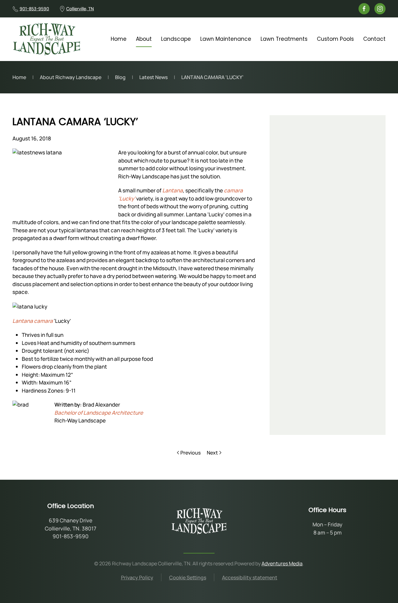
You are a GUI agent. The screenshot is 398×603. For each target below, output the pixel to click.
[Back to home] (46, 39)
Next (212, 452)
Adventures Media (282, 563)
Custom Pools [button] (335, 39)
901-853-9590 (34, 9)
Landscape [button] (176, 39)
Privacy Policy (137, 577)
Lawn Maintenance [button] (225, 39)
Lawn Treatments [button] (284, 39)
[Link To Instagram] (380, 8)
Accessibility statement (249, 577)
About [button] (144, 39)
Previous (190, 452)
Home (119, 39)
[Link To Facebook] (364, 8)
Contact (374, 39)
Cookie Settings (187, 577)
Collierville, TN (80, 9)
